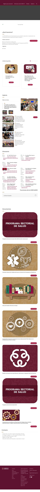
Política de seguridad (24, 483)
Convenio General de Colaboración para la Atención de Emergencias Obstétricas (19, 272)
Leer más (26, 473)
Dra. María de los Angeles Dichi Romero (31, 169)
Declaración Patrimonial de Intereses (10, 44)
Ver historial (35, 117)
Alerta (13, 477)
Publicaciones (14, 471)
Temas (22, 475)
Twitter (4, 48)
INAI (12, 476)
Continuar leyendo (7, 195)
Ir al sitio (11, 82)
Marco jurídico (23, 484)
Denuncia (13, 478)
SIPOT (13, 474)
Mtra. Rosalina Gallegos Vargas (12, 163)
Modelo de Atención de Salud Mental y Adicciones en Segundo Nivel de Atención (19, 373)
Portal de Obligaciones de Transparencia (15, 473)
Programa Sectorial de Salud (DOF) (9, 404)
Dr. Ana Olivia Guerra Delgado (30, 156)
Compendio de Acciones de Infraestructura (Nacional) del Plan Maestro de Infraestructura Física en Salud (17, 339)
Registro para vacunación (8, 3)
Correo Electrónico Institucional (9, 41)
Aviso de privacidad (23, 478)
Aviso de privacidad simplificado (23, 480)
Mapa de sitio (23, 485)
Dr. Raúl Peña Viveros (11, 155)
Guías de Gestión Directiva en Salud (9, 305)
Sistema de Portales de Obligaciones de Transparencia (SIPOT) (15, 43)
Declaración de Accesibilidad (23, 477)
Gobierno (32, 3)
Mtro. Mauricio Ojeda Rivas (11, 169)
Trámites (27, 3)
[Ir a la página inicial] (5, 1)
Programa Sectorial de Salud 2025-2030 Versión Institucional (15, 238)
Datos (13, 470)
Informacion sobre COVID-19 (19, 3)
